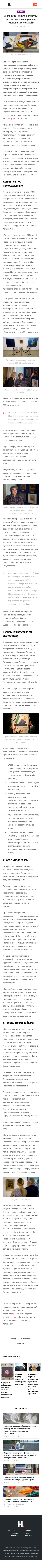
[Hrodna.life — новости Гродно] (9, 4)
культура (20, 1343)
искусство (25, 1339)
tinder (15, 1317)
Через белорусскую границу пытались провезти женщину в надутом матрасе (19, 1478)
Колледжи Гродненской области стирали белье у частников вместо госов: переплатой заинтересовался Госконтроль (20, 1430)
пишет (16, 118)
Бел (35, 4)
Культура (21, 12)
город (13, 1339)
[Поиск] (28, 4)
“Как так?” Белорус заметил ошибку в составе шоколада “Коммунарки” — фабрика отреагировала (19, 1501)
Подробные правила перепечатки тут (24, 1556)
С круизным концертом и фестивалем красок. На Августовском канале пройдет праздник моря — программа (20, 1455)
